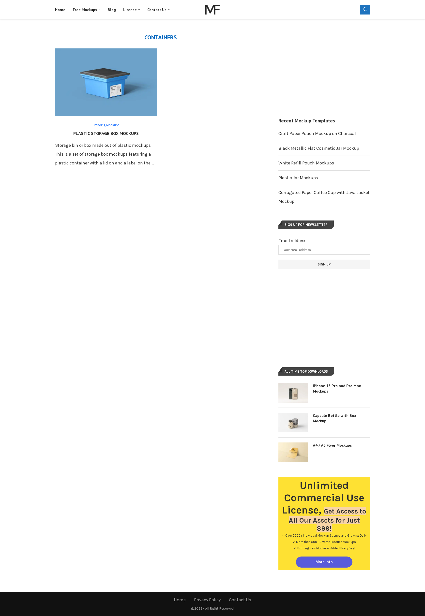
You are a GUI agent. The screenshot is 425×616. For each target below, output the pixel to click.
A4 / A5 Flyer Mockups (332, 445)
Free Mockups (85, 9)
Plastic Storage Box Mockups (106, 133)
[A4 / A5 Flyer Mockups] (293, 452)
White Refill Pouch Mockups (306, 163)
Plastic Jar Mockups (298, 177)
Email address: (292, 240)
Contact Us (157, 9)
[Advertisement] (324, 68)
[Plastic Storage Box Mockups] (106, 82)
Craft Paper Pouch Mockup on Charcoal (317, 133)
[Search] (365, 10)
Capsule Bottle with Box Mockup (334, 418)
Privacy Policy (207, 599)
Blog (112, 9)
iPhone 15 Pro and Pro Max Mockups (337, 388)
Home (60, 9)
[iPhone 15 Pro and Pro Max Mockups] (293, 393)
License (130, 9)
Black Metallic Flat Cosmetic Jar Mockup (318, 148)
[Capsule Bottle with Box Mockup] (293, 422)
